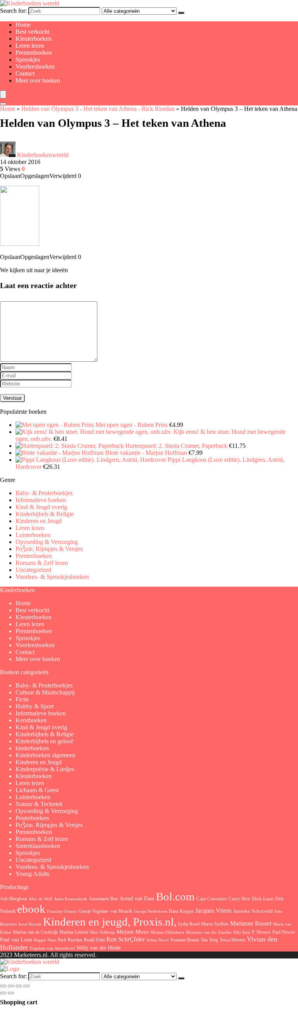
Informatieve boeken (41, 500)
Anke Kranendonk (70, 898)
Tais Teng (209, 940)
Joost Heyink (30, 924)
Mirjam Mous (132, 932)
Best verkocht (32, 31)
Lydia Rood (188, 924)
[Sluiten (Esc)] (26, 986)
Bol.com (175, 897)
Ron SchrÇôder (125, 939)
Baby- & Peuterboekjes (44, 493)
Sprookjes (28, 59)
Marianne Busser (251, 923)
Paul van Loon (16, 939)
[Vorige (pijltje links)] (3, 993)
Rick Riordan (70, 940)
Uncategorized (33, 569)
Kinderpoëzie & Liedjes (45, 769)
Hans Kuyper (181, 911)
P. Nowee (261, 932)
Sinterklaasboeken (38, 846)
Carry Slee (239, 898)
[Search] (3, 104)
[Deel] (19, 986)
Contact (25, 73)
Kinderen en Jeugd (39, 521)
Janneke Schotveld (253, 911)
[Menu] (3, 94)
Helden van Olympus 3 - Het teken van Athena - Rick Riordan (98, 108)
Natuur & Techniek (39, 804)
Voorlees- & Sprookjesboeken (52, 576)
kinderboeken (32, 748)
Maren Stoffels (215, 924)
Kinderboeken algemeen (45, 755)
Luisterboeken (33, 535)
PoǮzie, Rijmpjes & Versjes (49, 549)
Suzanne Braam (184, 940)
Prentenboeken (34, 52)
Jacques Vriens (213, 910)
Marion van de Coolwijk (35, 932)
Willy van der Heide (98, 948)
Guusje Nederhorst (150, 911)
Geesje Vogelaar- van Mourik (105, 911)
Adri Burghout (13, 898)
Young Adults (32, 873)
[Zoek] (181, 13)
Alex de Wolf (40, 898)
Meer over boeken (38, 80)
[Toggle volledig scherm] (11, 986)
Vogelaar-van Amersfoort (52, 948)
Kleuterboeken (34, 38)
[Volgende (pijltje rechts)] (11, 993)
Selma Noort (157, 940)
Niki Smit (241, 932)
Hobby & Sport (35, 706)
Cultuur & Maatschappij (45, 692)
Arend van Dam (137, 898)
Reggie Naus (45, 940)
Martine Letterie (73, 932)
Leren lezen (30, 45)
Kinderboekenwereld (43, 155)
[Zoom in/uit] (3, 986)
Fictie (22, 699)
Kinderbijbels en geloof (44, 741)
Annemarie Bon (103, 898)
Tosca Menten (232, 940)
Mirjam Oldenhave (167, 932)
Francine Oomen (62, 911)
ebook (31, 909)
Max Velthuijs (102, 932)
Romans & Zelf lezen (42, 563)
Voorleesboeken (35, 66)
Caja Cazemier (211, 898)
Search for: (13, 10)
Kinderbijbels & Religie (45, 514)
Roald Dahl (94, 940)
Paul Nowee (283, 932)
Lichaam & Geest (37, 790)
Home (23, 24)
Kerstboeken (31, 720)
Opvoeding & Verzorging (47, 542)
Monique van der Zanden (209, 932)
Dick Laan (263, 898)
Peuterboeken (32, 818)
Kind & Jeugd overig (41, 507)
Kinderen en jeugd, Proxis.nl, (110, 921)
